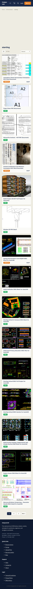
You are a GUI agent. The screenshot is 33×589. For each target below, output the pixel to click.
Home (3, 9)
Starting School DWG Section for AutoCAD (16, 412)
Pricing (7, 547)
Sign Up (28, 3)
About (7, 568)
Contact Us (8, 565)
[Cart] (14, 3)
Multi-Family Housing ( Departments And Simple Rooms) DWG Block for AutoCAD (15, 443)
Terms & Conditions (10, 575)
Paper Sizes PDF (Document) (12, 108)
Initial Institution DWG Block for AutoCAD (15, 289)
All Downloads (9, 9)
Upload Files (8, 550)
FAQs (6, 562)
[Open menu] (10, 3)
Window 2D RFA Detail (10, 229)
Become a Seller (9, 552)
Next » (23, 513)
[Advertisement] (16, 28)
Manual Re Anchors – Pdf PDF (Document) (16, 137)
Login (21, 3)
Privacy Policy (9, 578)
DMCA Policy (8, 580)
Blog (6, 555)
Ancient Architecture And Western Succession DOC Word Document (13, 167)
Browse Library (9, 544)
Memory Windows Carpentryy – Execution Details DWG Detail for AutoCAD (16, 503)
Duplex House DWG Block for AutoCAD (14, 473)
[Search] (18, 3)
